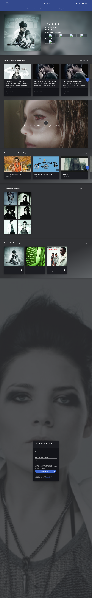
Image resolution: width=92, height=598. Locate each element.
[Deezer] (71, 36)
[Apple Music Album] (50, 36)
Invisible (52, 24)
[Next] (87, 80)
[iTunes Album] (82, 36)
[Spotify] (61, 36)
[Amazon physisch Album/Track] (50, 42)
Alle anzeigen (84, 60)
